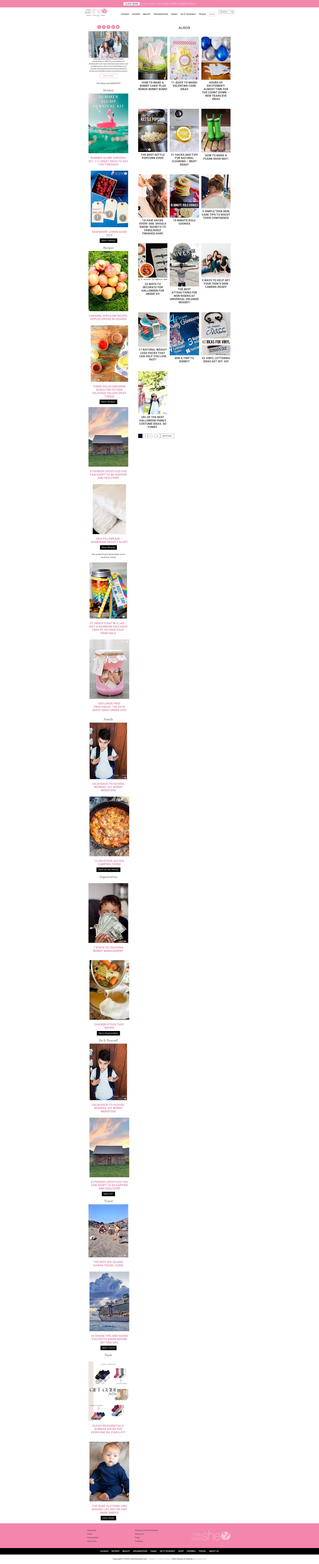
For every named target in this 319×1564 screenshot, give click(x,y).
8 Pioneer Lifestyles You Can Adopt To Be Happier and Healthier (108, 474)
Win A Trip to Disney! (184, 360)
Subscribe (91, 1530)
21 (158, 436)
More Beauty (108, 547)
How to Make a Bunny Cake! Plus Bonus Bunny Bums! (152, 86)
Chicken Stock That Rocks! (109, 1026)
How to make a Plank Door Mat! (216, 157)
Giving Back (92, 1537)
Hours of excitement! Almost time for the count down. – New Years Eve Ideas (216, 91)
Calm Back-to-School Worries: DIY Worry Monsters (108, 787)
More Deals (108, 1517)
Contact (152, 1559)
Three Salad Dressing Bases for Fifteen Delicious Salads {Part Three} (109, 391)
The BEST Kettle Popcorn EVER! (153, 156)
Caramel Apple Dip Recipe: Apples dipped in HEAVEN (108, 317)
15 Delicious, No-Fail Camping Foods (109, 862)
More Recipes (108, 401)
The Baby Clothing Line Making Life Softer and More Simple (109, 1509)
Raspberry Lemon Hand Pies (109, 233)
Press (89, 1534)
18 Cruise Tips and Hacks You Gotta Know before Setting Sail (109, 1339)
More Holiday (108, 240)
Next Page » (167, 436)
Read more (108, 76)
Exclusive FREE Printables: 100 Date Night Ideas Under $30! (109, 707)
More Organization (108, 1033)
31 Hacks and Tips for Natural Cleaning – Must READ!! (184, 159)
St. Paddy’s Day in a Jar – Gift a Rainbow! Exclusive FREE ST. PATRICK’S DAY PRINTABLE (108, 628)
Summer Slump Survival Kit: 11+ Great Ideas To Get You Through (108, 161)
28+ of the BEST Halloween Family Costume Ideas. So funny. (152, 422)
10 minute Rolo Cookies (184, 222)
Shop (137, 1537)
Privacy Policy (163, 1559)
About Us (139, 1534)
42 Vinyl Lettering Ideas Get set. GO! (216, 360)
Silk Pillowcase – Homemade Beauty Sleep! (109, 540)
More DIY (108, 1193)
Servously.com (199, 1559)
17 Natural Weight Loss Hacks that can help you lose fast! (153, 354)
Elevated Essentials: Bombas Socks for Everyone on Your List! (108, 1429)
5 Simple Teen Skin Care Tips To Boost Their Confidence (216, 214)
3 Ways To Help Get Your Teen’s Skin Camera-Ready (216, 283)
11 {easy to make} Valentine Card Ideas (184, 86)
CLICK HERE (131, 3)
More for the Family (108, 869)
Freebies (139, 1541)
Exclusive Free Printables (146, 1530)
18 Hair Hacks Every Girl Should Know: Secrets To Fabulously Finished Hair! (152, 227)
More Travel (108, 1347)
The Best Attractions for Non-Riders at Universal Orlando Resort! (184, 296)
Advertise (91, 1541)
